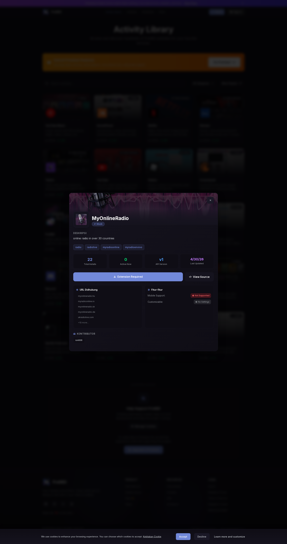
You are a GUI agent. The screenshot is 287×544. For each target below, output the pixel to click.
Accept (183, 536)
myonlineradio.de (86, 312)
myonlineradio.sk (86, 306)
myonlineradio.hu (86, 296)
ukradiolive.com (86, 317)
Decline (201, 536)
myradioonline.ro (86, 301)
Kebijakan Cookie (152, 536)
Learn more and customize (229, 536)
